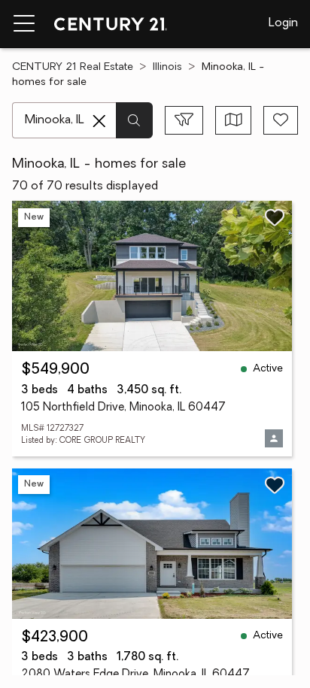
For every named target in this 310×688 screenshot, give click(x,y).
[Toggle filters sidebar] (184, 120)
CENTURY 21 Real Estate (72, 67)
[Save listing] (275, 217)
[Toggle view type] (233, 120)
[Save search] (280, 120)
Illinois (167, 67)
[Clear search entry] (99, 121)
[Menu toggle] (24, 24)
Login (283, 23)
